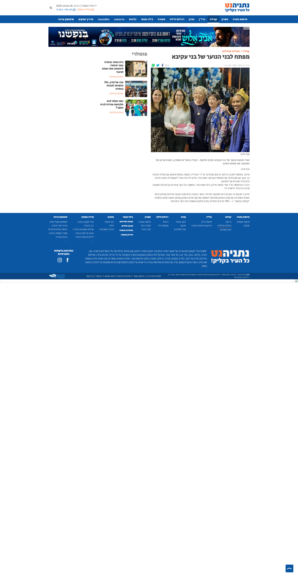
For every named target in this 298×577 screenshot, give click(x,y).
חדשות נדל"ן (206, 221)
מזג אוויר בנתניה (64, 9)
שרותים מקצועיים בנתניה (83, 229)
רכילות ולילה (177, 19)
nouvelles (103, 19)
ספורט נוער (146, 225)
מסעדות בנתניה (126, 230)
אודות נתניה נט (154, 276)
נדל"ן (202, 19)
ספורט (161, 19)
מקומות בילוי (163, 225)
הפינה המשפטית (106, 229)
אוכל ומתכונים (180, 229)
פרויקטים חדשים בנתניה (201, 225)
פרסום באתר (138, 276)
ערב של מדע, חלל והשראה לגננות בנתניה (113, 85)
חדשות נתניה (240, 19)
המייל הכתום (84, 9)
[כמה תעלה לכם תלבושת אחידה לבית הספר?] (136, 107)
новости (119, 19)
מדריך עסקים (86, 19)
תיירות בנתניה (127, 234)
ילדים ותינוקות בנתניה (84, 236)
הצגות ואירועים (126, 221)
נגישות (99, 276)
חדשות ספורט (145, 221)
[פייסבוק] (67, 260)
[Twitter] (158, 65)
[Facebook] (162, 65)
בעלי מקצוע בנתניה (85, 221)
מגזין (191, 19)
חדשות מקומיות (243, 221)
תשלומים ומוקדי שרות (58, 221)
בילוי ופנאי (147, 19)
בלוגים (132, 19)
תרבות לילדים (127, 225)
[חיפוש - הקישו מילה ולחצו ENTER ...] (51, 7)
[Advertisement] (123, 142)
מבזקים (247, 225)
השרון (225, 19)
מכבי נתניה (146, 229)
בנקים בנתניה (61, 236)
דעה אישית (109, 221)
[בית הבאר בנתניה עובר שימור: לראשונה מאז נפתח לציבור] (136, 68)
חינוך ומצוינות (225, 229)
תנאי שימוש (110, 276)
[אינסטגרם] (60, 260)
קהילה (213, 19)
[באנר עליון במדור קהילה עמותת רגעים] (149, 36)
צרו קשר (89, 276)
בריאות (228, 221)
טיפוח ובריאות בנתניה (84, 233)
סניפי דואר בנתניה (59, 225)
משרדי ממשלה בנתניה (58, 233)
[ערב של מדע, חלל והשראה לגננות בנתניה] (136, 88)
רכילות (165, 221)
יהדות (111, 225)
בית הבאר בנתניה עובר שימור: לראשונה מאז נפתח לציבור (112, 67)
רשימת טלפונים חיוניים (57, 229)
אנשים (183, 225)
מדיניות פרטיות (123, 276)
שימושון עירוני (66, 19)
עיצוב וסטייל (181, 221)
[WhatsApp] (153, 65)
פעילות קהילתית (224, 225)
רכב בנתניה (89, 225)
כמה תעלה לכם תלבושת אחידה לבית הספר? (111, 104)
